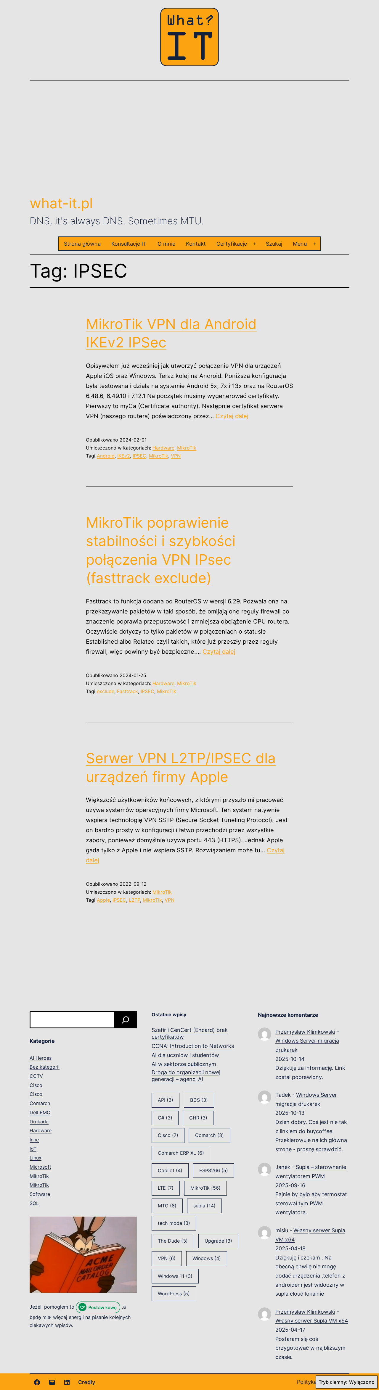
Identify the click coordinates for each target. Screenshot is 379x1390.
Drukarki (39, 1122)
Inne (34, 1140)
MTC (167, 1206)
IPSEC (139, 456)
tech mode (174, 1223)
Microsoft (40, 1167)
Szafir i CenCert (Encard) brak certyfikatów (190, 1033)
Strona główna (82, 244)
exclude (105, 691)
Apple (103, 900)
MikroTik (186, 448)
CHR (198, 1118)
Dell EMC (40, 1112)
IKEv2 (123, 456)
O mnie (166, 244)
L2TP (134, 900)
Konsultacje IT (129, 244)
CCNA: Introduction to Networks (193, 1046)
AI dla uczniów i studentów (185, 1055)
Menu (300, 244)
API (165, 1100)
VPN (176, 456)
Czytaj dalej (232, 416)
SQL (34, 1203)
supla (204, 1206)
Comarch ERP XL (181, 1153)
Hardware (163, 448)
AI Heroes (41, 1058)
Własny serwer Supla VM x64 (311, 1320)
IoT (33, 1149)
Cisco (36, 1085)
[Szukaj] (125, 1019)
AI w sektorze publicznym (184, 1064)
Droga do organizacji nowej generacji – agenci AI (186, 1075)
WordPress (174, 1293)
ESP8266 (213, 1170)
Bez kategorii (45, 1067)
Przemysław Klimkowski (305, 1032)
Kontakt (196, 244)
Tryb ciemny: (333, 1382)
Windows (206, 1258)
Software (40, 1194)
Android (106, 456)
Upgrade (218, 1241)
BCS (199, 1100)
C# (165, 1118)
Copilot (170, 1170)
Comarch (40, 1103)
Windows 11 (175, 1276)
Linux (35, 1158)
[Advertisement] (189, 137)
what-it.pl (61, 203)
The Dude (173, 1241)
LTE (166, 1188)
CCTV (36, 1076)
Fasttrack (127, 691)
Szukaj (274, 244)
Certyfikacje (231, 244)
